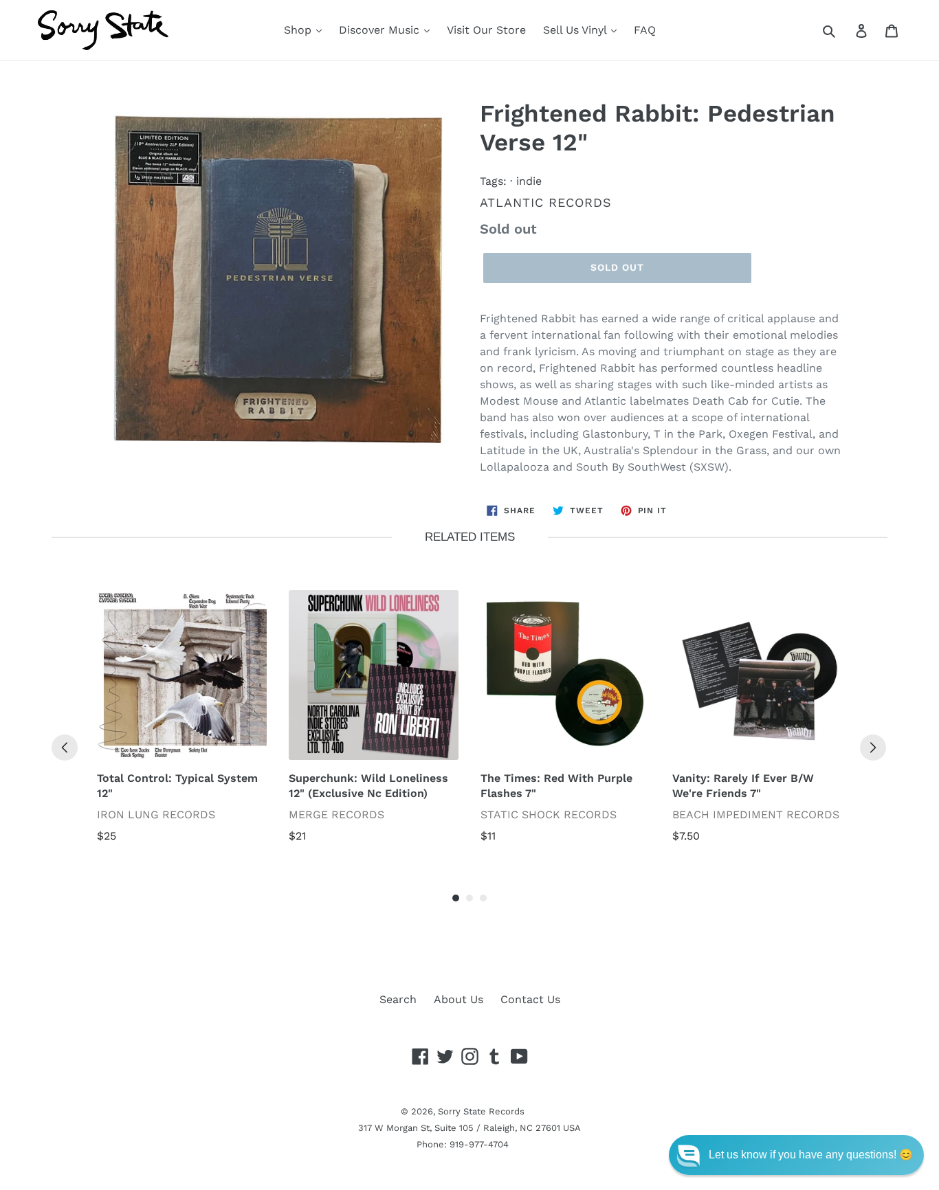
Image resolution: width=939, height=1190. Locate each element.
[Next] (873, 747)
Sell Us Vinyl (576, 29)
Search (398, 999)
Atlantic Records (546, 202)
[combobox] (844, 30)
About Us (458, 999)
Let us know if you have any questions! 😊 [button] (811, 1154)
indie (529, 181)
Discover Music (381, 29)
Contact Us (530, 999)
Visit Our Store (486, 29)
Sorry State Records (481, 1111)
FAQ (645, 29)
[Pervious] (65, 747)
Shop (299, 29)
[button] (796, 1155)
